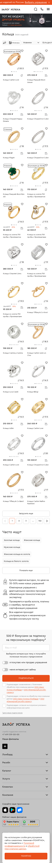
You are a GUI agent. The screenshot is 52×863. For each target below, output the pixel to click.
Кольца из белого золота (16, 561)
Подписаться (26, 678)
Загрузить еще (26, 514)
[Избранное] (22, 50)
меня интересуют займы (23, 669)
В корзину (46, 75)
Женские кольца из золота (17, 554)
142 (39, 521)
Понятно (26, 856)
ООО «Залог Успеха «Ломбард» (25, 699)
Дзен (5, 746)
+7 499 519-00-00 (10, 735)
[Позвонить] (42, 9)
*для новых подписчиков (12, 713)
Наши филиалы (10, 739)
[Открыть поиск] (35, 9)
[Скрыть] (49, 3)
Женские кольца (32, 540)
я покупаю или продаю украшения (28, 662)
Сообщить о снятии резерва (21, 75)
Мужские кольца (12, 547)
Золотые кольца (11, 540)
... (33, 521)
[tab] (11, 71)
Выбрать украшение (25, 2)
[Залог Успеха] (11, 9)
